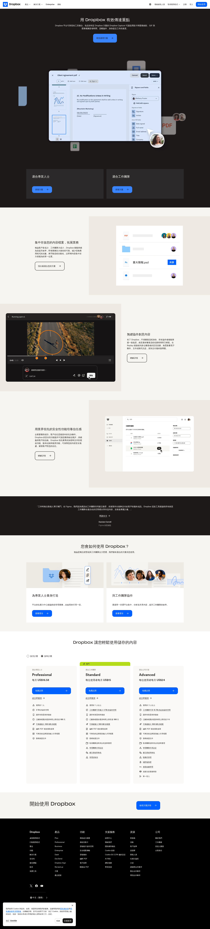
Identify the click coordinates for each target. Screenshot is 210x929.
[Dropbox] (13, 4)
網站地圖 (108, 863)
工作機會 (158, 842)
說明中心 (108, 838)
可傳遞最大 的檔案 (46, 724)
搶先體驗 (33, 863)
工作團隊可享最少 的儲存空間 (102, 710)
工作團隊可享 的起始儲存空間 (157, 710)
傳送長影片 (84, 842)
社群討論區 (134, 859)
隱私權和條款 (110, 846)
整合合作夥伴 (135, 871)
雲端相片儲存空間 (86, 846)
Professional (60, 842)
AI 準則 (108, 859)
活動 (132, 842)
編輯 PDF (83, 859)
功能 (31, 850)
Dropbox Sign (60, 863)
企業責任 (158, 850)
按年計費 (48, 656)
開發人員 (133, 855)
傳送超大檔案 (85, 838)
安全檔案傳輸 (85, 850)
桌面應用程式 (35, 838)
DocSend (58, 859)
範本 (31, 867)
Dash (57, 855)
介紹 (132, 863)
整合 (31, 846)
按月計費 (34, 656)
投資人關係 (159, 846)
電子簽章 (83, 863)
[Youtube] (42, 886)
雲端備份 (83, 855)
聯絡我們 (108, 842)
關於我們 (158, 838)
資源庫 (132, 850)
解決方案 (33, 855)
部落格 (132, 838)
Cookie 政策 (110, 850)
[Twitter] (31, 886)
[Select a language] (150, 4)
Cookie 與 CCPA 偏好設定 (115, 855)
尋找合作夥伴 (135, 875)
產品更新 (58, 875)
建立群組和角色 (95, 753)
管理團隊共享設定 (96, 748)
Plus (56, 838)
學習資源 (108, 867)
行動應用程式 (35, 842)
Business (58, 846)
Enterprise (59, 850)
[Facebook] (36, 886)
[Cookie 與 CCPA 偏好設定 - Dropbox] (39, 914)
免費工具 (33, 871)
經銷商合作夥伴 (136, 867)
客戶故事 (133, 846)
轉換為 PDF (84, 867)
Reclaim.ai (59, 867)
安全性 (32, 859)
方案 (56, 871)
